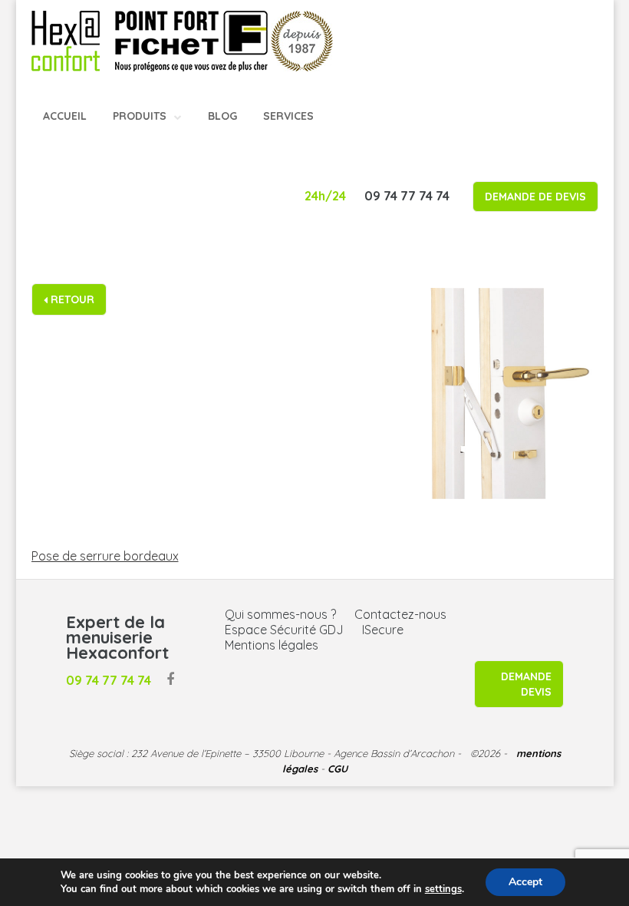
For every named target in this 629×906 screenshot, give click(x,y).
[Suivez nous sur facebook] (170, 680)
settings (443, 889)
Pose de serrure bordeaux (105, 556)
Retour (71, 299)
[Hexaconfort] (65, 40)
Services (288, 116)
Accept (525, 882)
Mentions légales (271, 645)
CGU (337, 768)
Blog (222, 116)
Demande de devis (535, 196)
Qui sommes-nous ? (280, 614)
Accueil (65, 116)
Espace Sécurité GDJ (284, 629)
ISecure (382, 629)
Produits (139, 116)
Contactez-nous (400, 614)
